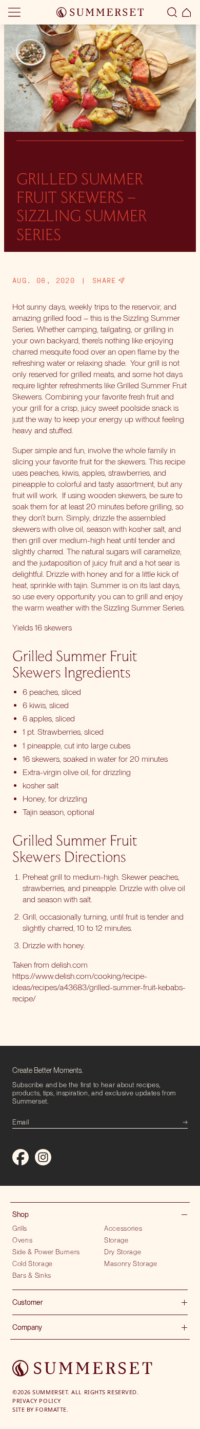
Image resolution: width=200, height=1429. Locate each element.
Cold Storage (32, 1263)
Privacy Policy (36, 1400)
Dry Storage (122, 1252)
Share (104, 280)
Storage (116, 1240)
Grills (19, 1228)
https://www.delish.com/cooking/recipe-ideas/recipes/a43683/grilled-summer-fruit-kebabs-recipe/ (99, 987)
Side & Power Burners (46, 1252)
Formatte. (51, 1409)
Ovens (22, 1240)
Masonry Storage (130, 1263)
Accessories (123, 1228)
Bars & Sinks (31, 1275)
